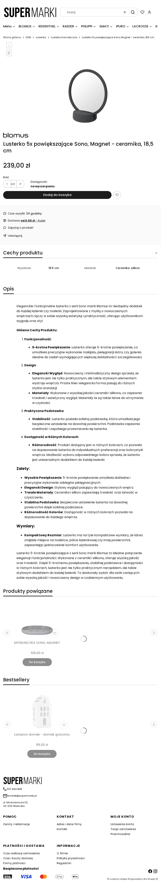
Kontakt (62, 829)
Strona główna (12, 37)
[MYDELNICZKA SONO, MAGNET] (37, 619)
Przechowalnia (120, 834)
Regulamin (64, 863)
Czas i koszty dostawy (18, 858)
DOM (28, 37)
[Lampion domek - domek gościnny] (42, 711)
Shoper (151, 879)
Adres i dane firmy (69, 824)
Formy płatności (14, 863)
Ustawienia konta (122, 824)
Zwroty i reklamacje (16, 824)
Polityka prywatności (71, 858)
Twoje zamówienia (123, 829)
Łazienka (41, 37)
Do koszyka (37, 662)
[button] (132, 12)
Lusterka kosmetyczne (64, 37)
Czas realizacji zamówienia (21, 853)
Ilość (6, 177)
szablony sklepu (118, 879)
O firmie (62, 853)
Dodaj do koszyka (57, 195)
